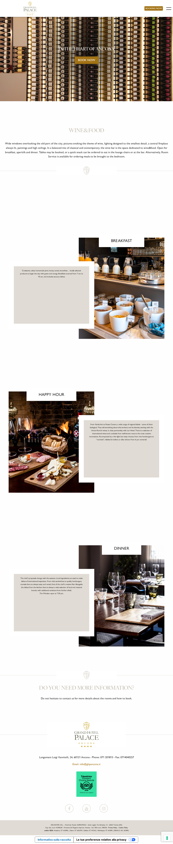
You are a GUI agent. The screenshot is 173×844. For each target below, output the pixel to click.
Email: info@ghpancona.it (86, 764)
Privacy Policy (112, 827)
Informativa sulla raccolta (54, 839)
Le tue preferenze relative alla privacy (101, 839)
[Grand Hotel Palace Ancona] (30, 8)
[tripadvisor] (86, 783)
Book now (86, 60)
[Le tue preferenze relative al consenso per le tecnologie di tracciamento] (167, 838)
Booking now (153, 8)
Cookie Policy (123, 827)
